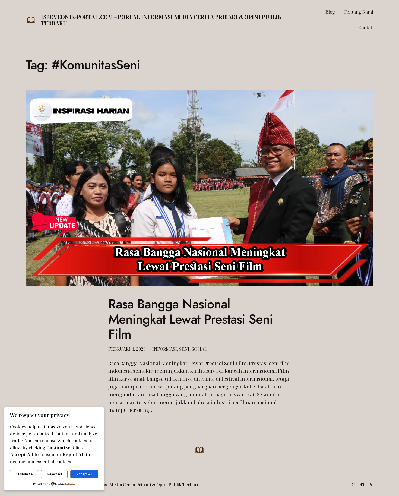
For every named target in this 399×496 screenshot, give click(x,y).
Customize (24, 474)
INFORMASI (164, 349)
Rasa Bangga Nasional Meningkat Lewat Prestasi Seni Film (190, 319)
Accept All (84, 474)
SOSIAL (199, 349)
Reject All (54, 474)
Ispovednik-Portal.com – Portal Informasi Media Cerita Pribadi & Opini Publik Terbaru (161, 20)
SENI (184, 349)
